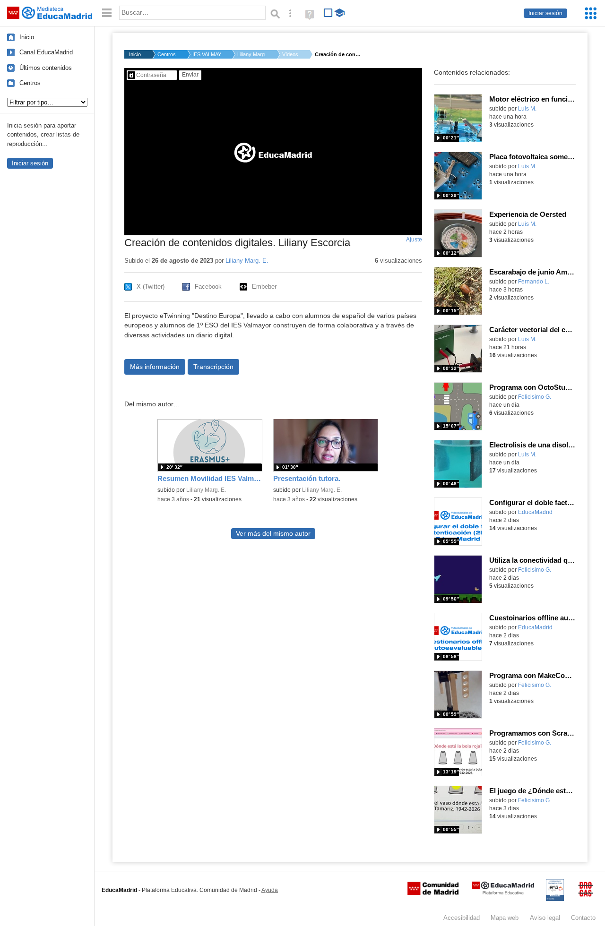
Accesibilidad (461, 917)
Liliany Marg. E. (251, 54)
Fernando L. (533, 281)
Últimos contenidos (45, 67)
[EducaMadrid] (503, 892)
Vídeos (290, 54)
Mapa (505, 917)
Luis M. (527, 108)
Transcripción (213, 366)
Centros (30, 82)
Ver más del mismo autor (273, 533)
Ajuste (414, 239)
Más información (155, 366)
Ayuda (269, 890)
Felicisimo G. (534, 397)
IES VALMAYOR (206, 54)
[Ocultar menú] (107, 13)
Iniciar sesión (545, 13)
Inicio (26, 37)
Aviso (545, 917)
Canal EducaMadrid (46, 52)
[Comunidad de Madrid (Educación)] (433, 893)
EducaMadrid (535, 512)
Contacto (583, 917)
